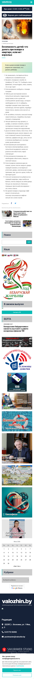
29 (4, 563)
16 (8, 556)
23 (8, 560)
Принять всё (17, 670)
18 (17, 556)
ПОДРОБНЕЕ (20, 666)
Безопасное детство (7, 207)
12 (21, 552)
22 (4, 560)
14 (30, 552)
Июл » (19, 566)
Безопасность (16, 207)
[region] (17, 666)
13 (25, 552)
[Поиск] (29, 242)
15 (4, 556)
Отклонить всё (17, 675)
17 (13, 556)
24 (13, 560)
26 (21, 560)
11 (17, 552)
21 (30, 556)
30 (8, 563)
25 (17, 560)
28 (30, 560)
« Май (15, 566)
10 (13, 552)
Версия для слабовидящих (19, 15)
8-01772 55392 (11, 632)
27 (25, 560)
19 (21, 556)
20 (25, 556)
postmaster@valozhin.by (15, 637)
